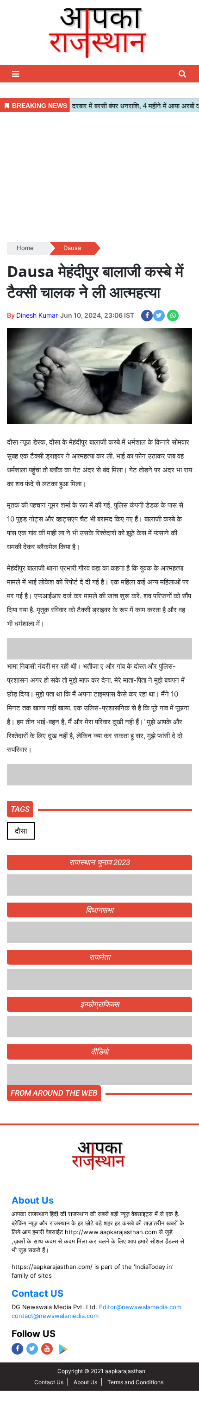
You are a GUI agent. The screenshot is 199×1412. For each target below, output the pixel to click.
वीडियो (100, 1051)
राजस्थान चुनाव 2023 (99, 862)
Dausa (72, 247)
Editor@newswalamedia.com (140, 1307)
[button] (16, 74)
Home (25, 247)
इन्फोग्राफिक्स (99, 1004)
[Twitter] (32, 1349)
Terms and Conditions (135, 1382)
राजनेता (100, 957)
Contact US (37, 1293)
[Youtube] (47, 1349)
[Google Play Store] (63, 1349)
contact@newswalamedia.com (55, 1315)
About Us (33, 1200)
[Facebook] (17, 1349)
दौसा (21, 830)
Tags (20, 809)
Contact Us (48, 1382)
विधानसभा (100, 910)
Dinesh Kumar (37, 315)
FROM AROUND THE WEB (54, 1093)
